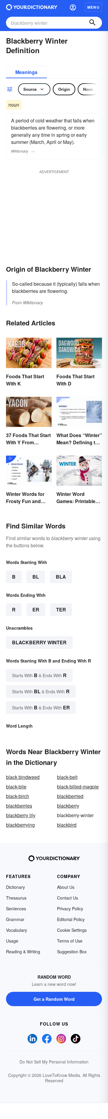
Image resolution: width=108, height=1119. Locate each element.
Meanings (26, 72)
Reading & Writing (23, 951)
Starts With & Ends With (39, 675)
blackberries (19, 805)
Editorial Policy (71, 919)
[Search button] (92, 22)
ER (35, 609)
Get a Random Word (54, 999)
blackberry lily (20, 815)
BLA (61, 576)
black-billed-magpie (78, 786)
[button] (72, 7)
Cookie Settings (72, 930)
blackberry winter (39, 642)
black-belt (67, 777)
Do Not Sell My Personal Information (54, 1062)
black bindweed (23, 777)
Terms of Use (69, 941)
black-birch (17, 796)
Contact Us (67, 898)
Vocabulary (16, 930)
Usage (12, 941)
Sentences (16, 909)
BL (35, 576)
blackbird (66, 824)
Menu (93, 7)
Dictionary (15, 887)
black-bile (16, 786)
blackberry (68, 805)
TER (61, 609)
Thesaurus (16, 898)
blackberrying (20, 824)
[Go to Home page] (31, 7)
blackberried (70, 796)
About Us (65, 887)
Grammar (15, 919)
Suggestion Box (72, 951)
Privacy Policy (70, 909)
